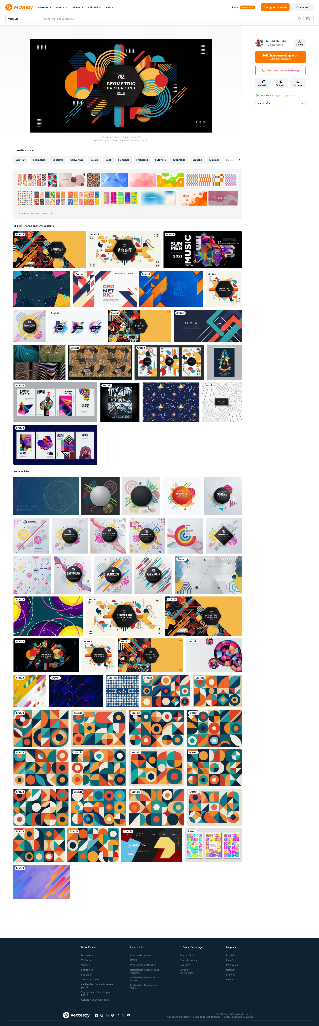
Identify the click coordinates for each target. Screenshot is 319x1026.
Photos (60, 7)
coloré (94, 159)
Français (231, 974)
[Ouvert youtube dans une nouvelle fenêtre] (128, 1015)
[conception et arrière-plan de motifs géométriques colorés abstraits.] (49, 249)
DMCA (133, 960)
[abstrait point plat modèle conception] (122, 691)
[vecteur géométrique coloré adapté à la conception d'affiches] (213, 845)
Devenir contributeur (187, 971)
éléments (123, 159)
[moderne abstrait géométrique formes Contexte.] (46, 496)
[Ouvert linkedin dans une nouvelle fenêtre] (107, 1015)
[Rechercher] (299, 19)
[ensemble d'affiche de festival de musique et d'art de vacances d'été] (55, 402)
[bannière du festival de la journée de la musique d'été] (202, 249)
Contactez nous (188, 960)
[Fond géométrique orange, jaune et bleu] (105, 289)
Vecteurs (43, 7)
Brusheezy (87, 955)
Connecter (302, 7)
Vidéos (76, 7)
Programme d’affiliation (143, 965)
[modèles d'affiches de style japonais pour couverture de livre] (169, 362)
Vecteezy (86, 960)
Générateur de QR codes (95, 999)
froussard (142, 159)
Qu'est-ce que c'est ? (285, 95)
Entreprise (87, 969)
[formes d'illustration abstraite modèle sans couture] (100, 362)
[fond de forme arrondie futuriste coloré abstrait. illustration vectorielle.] (76, 691)
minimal (214, 159)
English (230, 955)
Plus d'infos (264, 103)
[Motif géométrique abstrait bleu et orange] (171, 289)
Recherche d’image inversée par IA (97, 986)
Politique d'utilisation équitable (238, 1016)
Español (230, 960)
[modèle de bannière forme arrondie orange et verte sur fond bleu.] (208, 326)
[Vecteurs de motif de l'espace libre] (171, 402)
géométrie (39, 159)
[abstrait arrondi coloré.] (41, 882)
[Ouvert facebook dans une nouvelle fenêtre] (96, 1015)
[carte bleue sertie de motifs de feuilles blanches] (120, 402)
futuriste (160, 159)
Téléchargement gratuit (281, 57)
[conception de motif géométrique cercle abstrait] (223, 496)
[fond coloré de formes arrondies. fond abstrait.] (29, 691)
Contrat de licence (140, 955)
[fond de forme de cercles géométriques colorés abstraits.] (214, 655)
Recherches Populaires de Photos (144, 979)
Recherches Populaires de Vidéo (144, 987)
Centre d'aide (187, 955)
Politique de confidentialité (206, 1016)
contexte (57, 159)
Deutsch (230, 969)
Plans (235, 7)
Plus (108, 7)
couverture (76, 159)
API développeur (90, 979)
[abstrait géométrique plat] (41, 289)
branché (197, 159)
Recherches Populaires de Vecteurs (144, 971)
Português (232, 965)
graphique (179, 159)
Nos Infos (185, 965)
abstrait (20, 159)
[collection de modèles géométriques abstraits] (76, 326)
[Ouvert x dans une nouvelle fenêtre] (123, 1015)
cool (108, 159)
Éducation (86, 974)
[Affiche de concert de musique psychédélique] (224, 362)
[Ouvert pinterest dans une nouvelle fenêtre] (112, 1015)
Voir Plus (223, 198)
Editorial (93, 7)
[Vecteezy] (19, 7)
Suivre (299, 44)
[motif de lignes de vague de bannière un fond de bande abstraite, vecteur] (39, 362)
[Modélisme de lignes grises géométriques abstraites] (222, 402)
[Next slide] (236, 160)
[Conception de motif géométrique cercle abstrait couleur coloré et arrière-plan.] (113, 575)
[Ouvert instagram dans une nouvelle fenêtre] (101, 1015)
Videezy (85, 965)
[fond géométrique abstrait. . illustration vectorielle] (100, 496)
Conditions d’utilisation (178, 1016)
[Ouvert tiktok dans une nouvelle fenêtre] (118, 1015)
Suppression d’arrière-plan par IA (96, 993)
